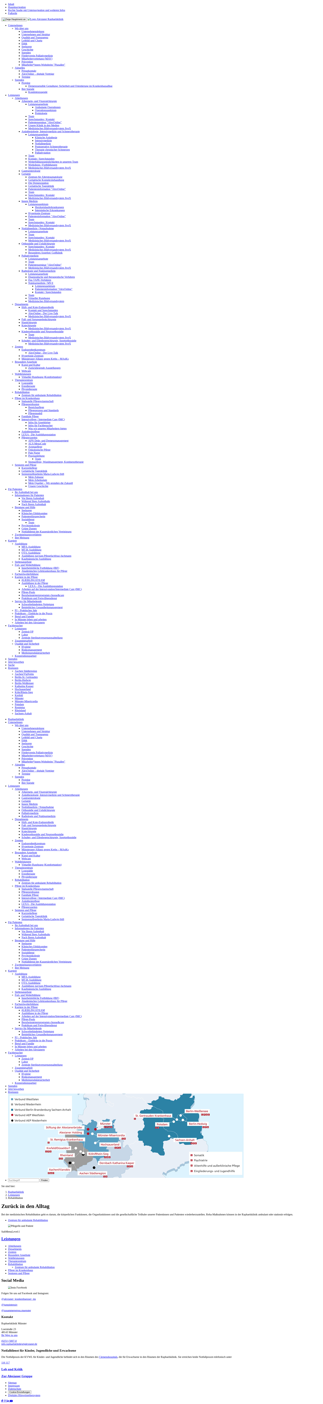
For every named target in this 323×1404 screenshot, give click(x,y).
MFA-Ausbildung (31, 546)
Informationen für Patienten (29, 495)
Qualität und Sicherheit (27, 643)
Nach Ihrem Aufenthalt (34, 504)
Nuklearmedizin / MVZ (40, 283)
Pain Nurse (34, 452)
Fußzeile (12, 13)
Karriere (12, 540)
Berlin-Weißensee (24, 683)
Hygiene (26, 646)
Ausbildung (21, 543)
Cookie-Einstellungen (19, 1392)
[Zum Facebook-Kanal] (2, 1401)
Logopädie (27, 383)
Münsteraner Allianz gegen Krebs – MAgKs (45, 358)
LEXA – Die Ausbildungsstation (45, 586)
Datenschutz (14, 1388)
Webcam (26, 370)
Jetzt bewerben (16, 661)
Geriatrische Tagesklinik (41, 186)
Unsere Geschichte (38, 486)
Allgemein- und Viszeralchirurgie (39, 101)
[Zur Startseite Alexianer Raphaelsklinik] (45, 19)
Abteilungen (21, 98)
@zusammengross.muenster (16, 1310)
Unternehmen (15, 25)
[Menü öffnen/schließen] (14, 19)
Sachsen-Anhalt (23, 713)
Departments (21, 304)
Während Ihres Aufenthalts (36, 501)
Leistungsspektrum (38, 204)
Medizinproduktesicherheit (36, 652)
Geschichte (27, 49)
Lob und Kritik (12, 1369)
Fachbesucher (15, 625)
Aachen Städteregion (26, 671)
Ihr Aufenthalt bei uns (26, 492)
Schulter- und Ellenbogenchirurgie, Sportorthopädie (49, 340)
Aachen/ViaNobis (24, 674)
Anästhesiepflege (31, 431)
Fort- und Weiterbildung (27, 564)
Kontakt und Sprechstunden (43, 310)
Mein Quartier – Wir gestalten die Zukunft (50, 483)
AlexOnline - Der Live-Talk (43, 313)
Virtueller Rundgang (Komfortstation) (42, 377)
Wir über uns (21, 28)
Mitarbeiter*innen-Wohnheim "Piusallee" (43, 64)
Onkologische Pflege (39, 449)
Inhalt (11, 4)
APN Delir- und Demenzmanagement (48, 440)
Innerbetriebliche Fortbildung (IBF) (40, 568)
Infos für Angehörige (39, 422)
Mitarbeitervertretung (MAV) (37, 58)
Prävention (27, 61)
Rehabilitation (22, 392)
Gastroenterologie (31, 170)
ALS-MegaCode (37, 443)
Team (31, 116)
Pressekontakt (29, 70)
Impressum (14, 1385)
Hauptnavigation (17, 7)
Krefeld (19, 695)
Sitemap (12, 1382)
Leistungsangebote (38, 104)
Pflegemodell (35, 413)
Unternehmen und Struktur (36, 34)
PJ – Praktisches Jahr (26, 610)
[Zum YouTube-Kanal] (11, 1401)
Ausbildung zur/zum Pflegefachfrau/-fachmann (46, 555)
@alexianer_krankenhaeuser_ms (18, 1299)
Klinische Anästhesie (46, 137)
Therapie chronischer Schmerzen (52, 149)
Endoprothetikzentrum (33, 349)
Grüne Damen (29, 528)
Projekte (26, 83)
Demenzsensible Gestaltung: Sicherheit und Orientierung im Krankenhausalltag (70, 86)
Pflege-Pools (28, 592)
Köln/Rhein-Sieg (24, 692)
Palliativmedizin (30, 255)
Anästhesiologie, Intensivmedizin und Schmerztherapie (51, 131)
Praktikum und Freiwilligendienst (39, 598)
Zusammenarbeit (23, 640)
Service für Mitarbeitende (28, 601)
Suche (11, 665)
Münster (19, 698)
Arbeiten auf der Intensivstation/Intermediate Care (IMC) (52, 589)
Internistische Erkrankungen (50, 210)
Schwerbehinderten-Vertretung (38, 604)
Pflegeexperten (29, 437)
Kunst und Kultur (31, 364)
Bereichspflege (36, 407)
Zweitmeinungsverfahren (28, 534)
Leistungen (14, 95)
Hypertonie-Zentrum (39, 213)
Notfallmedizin (43, 143)
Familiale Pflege (30, 416)
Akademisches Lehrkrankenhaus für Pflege (44, 571)
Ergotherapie (28, 386)
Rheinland (20, 710)
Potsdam (19, 704)
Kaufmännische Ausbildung (36, 558)
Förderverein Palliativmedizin (37, 55)
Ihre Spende (28, 89)
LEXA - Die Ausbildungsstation (39, 434)
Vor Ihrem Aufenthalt (33, 498)
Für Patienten (15, 489)
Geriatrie (26, 173)
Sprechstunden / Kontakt (41, 119)
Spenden (26, 52)
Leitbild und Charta (32, 40)
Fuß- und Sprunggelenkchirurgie (39, 319)
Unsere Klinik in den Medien (43, 125)
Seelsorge (27, 46)
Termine (26, 76)
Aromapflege (35, 446)
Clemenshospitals (108, 1356)
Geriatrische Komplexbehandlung (46, 180)
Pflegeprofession (30, 404)
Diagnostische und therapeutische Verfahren (51, 277)
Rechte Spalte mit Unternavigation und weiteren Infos (36, 10)
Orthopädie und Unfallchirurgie (38, 243)
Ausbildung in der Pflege (35, 583)
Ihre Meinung (22, 537)
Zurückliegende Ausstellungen (44, 367)
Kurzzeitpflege (29, 467)
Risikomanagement (32, 649)
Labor (25, 634)
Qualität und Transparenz (35, 37)
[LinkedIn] (8, 1401)
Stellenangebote (23, 561)
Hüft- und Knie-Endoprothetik (38, 307)
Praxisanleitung (36, 455)
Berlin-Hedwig (23, 680)
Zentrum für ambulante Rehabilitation (41, 395)
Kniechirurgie (29, 325)
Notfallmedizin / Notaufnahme (38, 228)
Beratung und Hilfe (25, 507)
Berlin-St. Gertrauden (26, 677)
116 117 (5, 1362)
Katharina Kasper (24, 686)
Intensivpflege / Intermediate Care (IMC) (43, 419)
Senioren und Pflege (25, 464)
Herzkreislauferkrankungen (49, 207)
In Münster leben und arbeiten (31, 619)
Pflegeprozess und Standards (43, 410)
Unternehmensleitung (33, 31)
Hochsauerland (23, 689)
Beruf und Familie (24, 616)
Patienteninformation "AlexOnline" (47, 189)
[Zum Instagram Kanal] (5, 1401)
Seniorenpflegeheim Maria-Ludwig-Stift (43, 474)
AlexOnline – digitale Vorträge (38, 73)
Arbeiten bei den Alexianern (30, 622)
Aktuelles (20, 67)
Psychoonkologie (31, 525)
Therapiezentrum (24, 380)
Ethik (24, 43)
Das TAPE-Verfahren (39, 280)
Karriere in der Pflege (26, 577)
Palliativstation (42, 152)
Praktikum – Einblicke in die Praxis (33, 613)
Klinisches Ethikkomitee (34, 513)
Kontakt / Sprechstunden (41, 158)
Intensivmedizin (43, 140)
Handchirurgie (29, 322)
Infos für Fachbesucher (40, 425)
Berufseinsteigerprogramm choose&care (43, 595)
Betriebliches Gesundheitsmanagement (42, 607)
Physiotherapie (29, 389)
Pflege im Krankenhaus (27, 398)
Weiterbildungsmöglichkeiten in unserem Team (53, 161)
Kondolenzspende (37, 92)
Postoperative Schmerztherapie (51, 146)
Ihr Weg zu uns (9, 1335)
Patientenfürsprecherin (33, 516)
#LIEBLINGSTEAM (33, 580)
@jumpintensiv (9, 1304)
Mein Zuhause (36, 477)
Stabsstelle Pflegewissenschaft (37, 401)
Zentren (19, 346)
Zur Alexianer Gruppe (16, 1376)
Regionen (13, 668)
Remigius (20, 707)
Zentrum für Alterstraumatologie (45, 176)
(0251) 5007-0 (9, 1341)
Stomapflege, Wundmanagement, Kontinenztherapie (56, 461)
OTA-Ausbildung (31, 552)
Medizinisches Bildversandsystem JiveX (49, 128)
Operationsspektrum (45, 110)
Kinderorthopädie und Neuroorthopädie (43, 331)
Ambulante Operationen (48, 107)
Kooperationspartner (26, 655)
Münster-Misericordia (26, 701)
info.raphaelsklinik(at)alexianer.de (19, 1344)
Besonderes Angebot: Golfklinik (45, 252)
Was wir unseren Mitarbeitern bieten (47, 428)
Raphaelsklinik (16, 719)
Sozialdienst (28, 519)
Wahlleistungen (23, 374)
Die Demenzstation (38, 183)
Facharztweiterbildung (27, 574)
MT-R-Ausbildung (31, 549)
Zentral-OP (27, 631)
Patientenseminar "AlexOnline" (45, 122)
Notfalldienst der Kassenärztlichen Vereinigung (46, 531)
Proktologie (41, 113)
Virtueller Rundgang (39, 298)
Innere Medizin (30, 201)
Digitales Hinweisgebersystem (24, 1395)
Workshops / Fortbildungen (42, 164)
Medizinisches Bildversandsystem (46, 301)
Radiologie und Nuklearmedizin (39, 270)
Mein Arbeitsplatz (37, 480)
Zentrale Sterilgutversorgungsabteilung (42, 637)
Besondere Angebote (26, 361)
